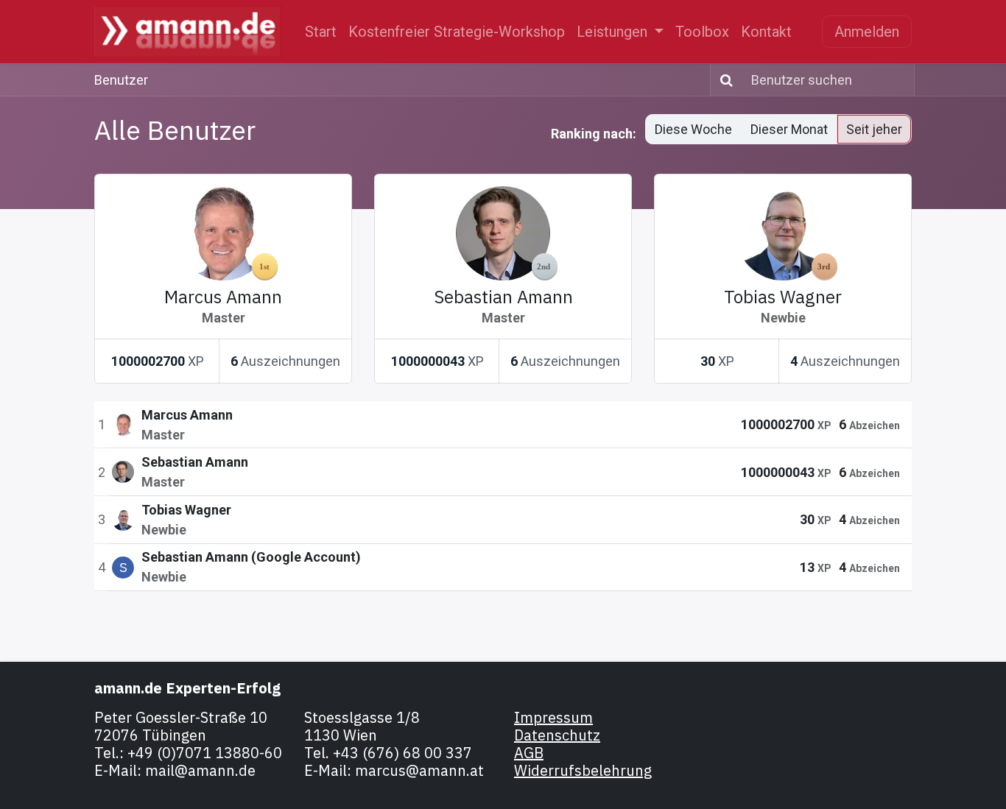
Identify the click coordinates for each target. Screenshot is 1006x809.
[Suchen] (723, 80)
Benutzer (121, 80)
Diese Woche (693, 129)
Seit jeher (874, 129)
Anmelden (866, 31)
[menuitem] (320, 32)
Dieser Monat (789, 129)
